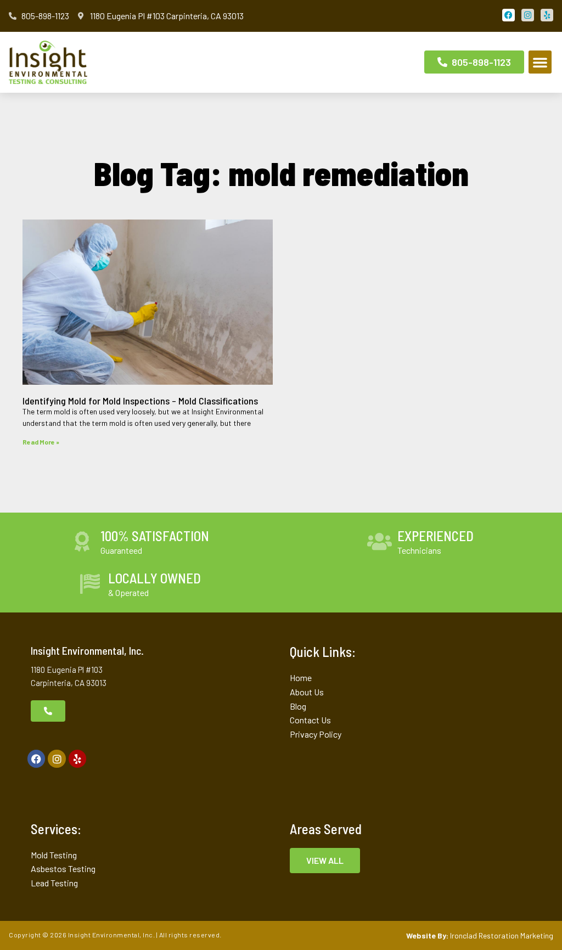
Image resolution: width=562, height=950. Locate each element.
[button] (540, 62)
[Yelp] (77, 758)
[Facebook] (36, 758)
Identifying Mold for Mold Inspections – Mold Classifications (140, 401)
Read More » (41, 442)
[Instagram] (56, 758)
